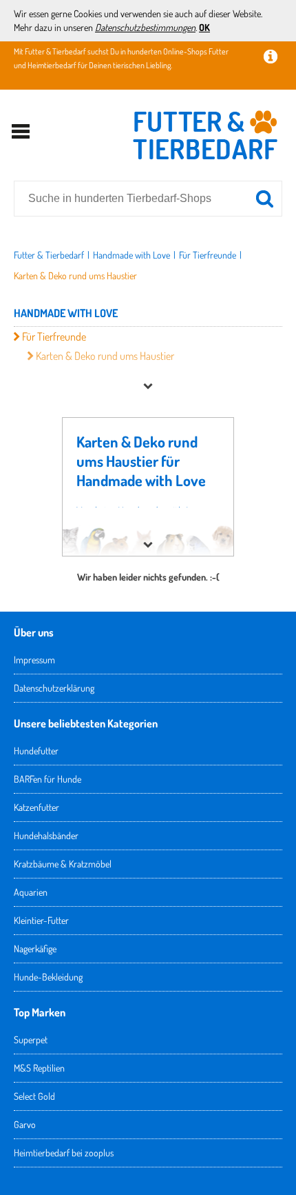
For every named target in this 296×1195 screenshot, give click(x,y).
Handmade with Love (131, 255)
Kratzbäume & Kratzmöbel (63, 864)
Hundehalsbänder (46, 835)
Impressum (34, 659)
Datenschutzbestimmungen (145, 27)
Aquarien (30, 892)
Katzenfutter (36, 807)
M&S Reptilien (39, 1068)
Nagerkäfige (35, 948)
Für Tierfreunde (207, 255)
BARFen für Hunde (47, 779)
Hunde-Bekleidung (48, 977)
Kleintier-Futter (41, 920)
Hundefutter (36, 750)
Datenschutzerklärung (54, 688)
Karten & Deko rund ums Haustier (75, 275)
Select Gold (34, 1096)
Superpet (30, 1039)
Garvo (25, 1124)
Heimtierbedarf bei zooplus (64, 1152)
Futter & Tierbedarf (49, 255)
